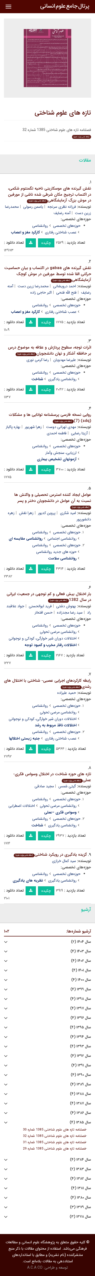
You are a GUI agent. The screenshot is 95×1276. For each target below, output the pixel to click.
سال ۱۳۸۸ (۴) (80, 1094)
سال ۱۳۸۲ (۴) (80, 1178)
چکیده (46, 243)
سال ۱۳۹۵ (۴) (80, 1027)
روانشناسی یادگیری (62, 379)
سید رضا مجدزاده (70, 612)
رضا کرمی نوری (37, 360)
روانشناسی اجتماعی (62, 539)
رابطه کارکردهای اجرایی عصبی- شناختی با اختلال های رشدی (47, 683)
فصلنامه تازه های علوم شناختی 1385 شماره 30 (54, 1129)
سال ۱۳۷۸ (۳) (80, 1217)
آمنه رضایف (62, 213)
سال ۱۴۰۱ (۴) (81, 970)
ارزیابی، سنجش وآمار (61, 453)
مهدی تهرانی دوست (61, 427)
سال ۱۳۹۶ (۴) (80, 1018)
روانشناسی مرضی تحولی (58, 632)
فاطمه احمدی (56, 433)
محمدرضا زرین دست (33, 286)
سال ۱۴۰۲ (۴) (81, 961)
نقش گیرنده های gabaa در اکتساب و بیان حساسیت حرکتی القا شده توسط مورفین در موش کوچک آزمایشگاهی (47, 274)
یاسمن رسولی (33, 207)
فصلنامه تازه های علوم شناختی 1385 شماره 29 (54, 1148)
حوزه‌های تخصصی (66, 226)
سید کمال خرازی (64, 861)
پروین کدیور (46, 513)
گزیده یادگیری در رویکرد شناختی (51, 854)
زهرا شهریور (33, 427)
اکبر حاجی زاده (41, 292)
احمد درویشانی (64, 286)
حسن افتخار (44, 612)
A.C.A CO (34, 1267)
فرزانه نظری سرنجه (62, 207)
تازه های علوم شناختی (63, 113)
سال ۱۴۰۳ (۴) (80, 951)
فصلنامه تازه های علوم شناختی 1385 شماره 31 (54, 1142)
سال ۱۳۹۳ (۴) (80, 1046)
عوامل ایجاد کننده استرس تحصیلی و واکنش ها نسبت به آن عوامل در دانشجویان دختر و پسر (52, 500)
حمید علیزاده (66, 693)
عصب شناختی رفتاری (61, 232)
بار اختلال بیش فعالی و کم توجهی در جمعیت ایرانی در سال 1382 (49, 597)
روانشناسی (40, 226)
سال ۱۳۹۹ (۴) (80, 989)
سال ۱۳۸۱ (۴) (81, 1188)
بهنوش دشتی (66, 606)
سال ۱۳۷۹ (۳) (80, 1207)
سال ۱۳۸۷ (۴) (80, 1103)
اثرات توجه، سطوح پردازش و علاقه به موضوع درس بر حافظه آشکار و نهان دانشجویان (49, 350)
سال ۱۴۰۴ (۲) (81, 942)
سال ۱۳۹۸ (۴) (80, 999)
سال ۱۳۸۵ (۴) (80, 1122)
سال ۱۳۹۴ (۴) (80, 1037)
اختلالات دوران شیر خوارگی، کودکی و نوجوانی (43, 638)
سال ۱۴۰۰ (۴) (81, 980)
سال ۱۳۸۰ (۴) (80, 1197)
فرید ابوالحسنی (40, 606)
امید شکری (68, 513)
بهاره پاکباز (13, 427)
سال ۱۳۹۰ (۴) (81, 1075)
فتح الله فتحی (66, 292)
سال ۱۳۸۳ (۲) (80, 1169)
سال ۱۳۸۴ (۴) (80, 1159)
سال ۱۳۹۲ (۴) (80, 1056)
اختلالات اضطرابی (21, 806)
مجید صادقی (44, 786)
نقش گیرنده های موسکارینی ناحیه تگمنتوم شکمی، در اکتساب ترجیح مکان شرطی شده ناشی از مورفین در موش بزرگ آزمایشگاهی (49, 194)
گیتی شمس (67, 786)
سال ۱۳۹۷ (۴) (80, 1008)
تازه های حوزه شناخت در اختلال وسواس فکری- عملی (52, 777)
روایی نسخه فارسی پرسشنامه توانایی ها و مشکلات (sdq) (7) (50, 418)
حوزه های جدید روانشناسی (56, 552)
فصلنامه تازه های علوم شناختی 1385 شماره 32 (54, 1136)
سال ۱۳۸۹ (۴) (80, 1084)
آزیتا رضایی (79, 433)
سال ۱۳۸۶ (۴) (80, 1113)
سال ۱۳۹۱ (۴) (81, 1065)
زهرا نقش (26, 513)
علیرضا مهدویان (64, 360)
